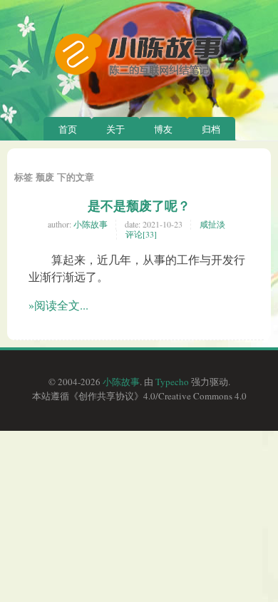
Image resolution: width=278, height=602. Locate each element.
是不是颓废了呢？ (139, 205)
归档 (211, 129)
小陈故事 (90, 224)
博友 (163, 129)
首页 (67, 129)
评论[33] (141, 234)
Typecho (172, 381)
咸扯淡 (212, 224)
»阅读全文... (58, 304)
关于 (115, 129)
